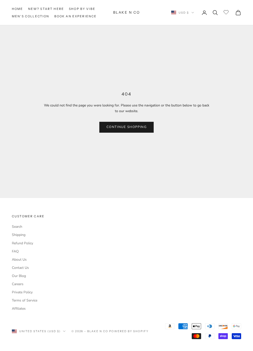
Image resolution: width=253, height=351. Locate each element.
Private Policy (22, 292)
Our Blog (19, 276)
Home (17, 9)
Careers (17, 284)
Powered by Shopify (128, 331)
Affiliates (19, 308)
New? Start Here (46, 9)
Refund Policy (22, 243)
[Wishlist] (226, 12)
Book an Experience (75, 16)
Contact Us (20, 267)
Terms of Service (24, 300)
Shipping (18, 234)
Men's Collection (30, 16)
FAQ (15, 251)
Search (17, 226)
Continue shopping (126, 127)
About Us (19, 259)
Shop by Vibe (82, 9)
